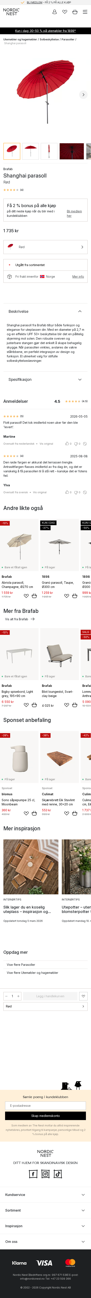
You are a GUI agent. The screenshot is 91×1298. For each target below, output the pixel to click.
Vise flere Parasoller (21, 964)
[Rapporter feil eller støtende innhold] (85, 443)
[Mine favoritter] (65, 12)
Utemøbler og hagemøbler (20, 39)
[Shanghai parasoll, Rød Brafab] (45, 94)
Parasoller (68, 39)
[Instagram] (45, 1173)
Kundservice (15, 1195)
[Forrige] (7, 94)
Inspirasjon (13, 1226)
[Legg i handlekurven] (34, 595)
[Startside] (11, 11)
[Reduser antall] (6, 996)
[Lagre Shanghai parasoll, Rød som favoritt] (83, 996)
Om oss (11, 1241)
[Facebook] (33, 1173)
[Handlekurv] (75, 12)
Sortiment (13, 1210)
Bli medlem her (74, 213)
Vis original (46, 443)
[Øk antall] (18, 996)
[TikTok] (58, 1173)
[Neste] (83, 94)
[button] (13, 190)
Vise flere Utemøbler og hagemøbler (32, 972)
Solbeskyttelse (49, 39)
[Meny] (85, 12)
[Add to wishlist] (26, 596)
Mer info (78, 276)
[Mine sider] (55, 12)
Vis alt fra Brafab (16, 619)
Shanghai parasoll (15, 43)
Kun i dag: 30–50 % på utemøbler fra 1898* (45, 31)
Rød (9, 1006)
